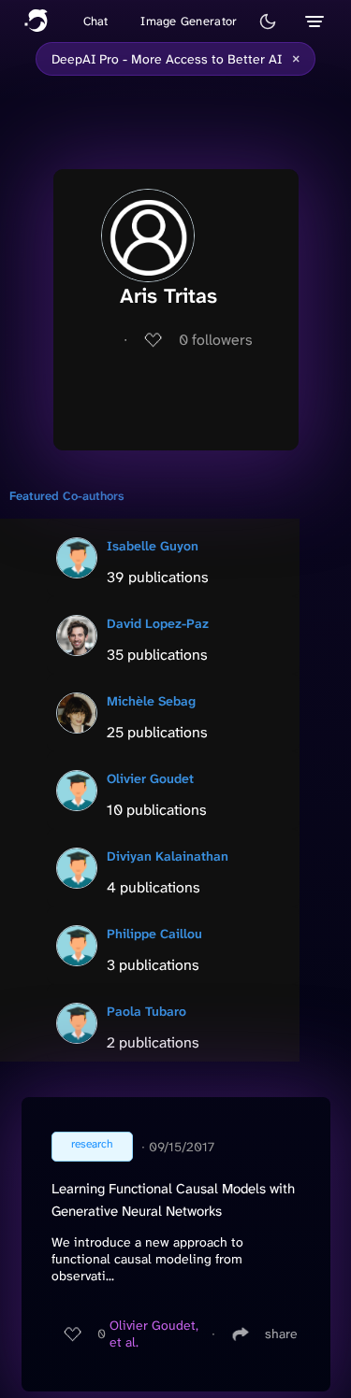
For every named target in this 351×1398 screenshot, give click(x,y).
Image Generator (188, 21)
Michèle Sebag (151, 700)
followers (216, 340)
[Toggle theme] (268, 21)
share (281, 1333)
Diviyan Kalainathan (167, 856)
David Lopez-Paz (158, 623)
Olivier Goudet (150, 778)
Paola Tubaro (146, 1011)
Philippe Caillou (154, 933)
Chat (96, 21)
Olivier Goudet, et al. (154, 1333)
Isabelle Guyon (152, 545)
